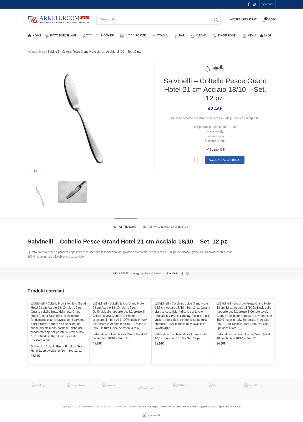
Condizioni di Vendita (187, 407)
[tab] (125, 224)
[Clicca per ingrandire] (36, 171)
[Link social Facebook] (248, 4)
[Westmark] (151, 389)
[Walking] (187, 389)
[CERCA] (216, 20)
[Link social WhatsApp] (187, 273)
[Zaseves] (116, 389)
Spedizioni (224, 407)
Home (31, 51)
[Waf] (222, 389)
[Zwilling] (45, 389)
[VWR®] (258, 389)
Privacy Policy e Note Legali (144, 407)
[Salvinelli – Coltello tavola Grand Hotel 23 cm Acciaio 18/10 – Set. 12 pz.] (120, 316)
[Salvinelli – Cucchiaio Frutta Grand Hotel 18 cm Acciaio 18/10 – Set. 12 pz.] (244, 316)
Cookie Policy (167, 407)
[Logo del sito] (58, 19)
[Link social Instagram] (254, 4)
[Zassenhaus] (80, 389)
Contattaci (236, 407)
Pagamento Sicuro (208, 407)
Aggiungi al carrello (224, 160)
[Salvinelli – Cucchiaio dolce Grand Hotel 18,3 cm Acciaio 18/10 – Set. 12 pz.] (182, 316)
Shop (41, 51)
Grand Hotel (153, 273)
